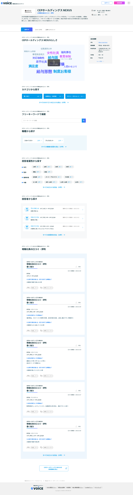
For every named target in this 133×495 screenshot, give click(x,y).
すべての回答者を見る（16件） (53, 235)
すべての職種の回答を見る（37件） (53, 147)
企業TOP (26, 29)
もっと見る (99, 61)
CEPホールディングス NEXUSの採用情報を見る (53, 468)
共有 (106, 14)
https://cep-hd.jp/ (103, 42)
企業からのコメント (50, 29)
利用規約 (68, 487)
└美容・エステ (101, 12)
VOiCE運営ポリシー (51, 487)
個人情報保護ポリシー (77, 487)
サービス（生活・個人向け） (104, 10)
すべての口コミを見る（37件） (53, 187)
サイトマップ (98, 487)
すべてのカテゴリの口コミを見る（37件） (53, 102)
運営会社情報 (61, 487)
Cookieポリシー (89, 487)
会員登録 (119, 3)
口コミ (38, 29)
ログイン (107, 3)
